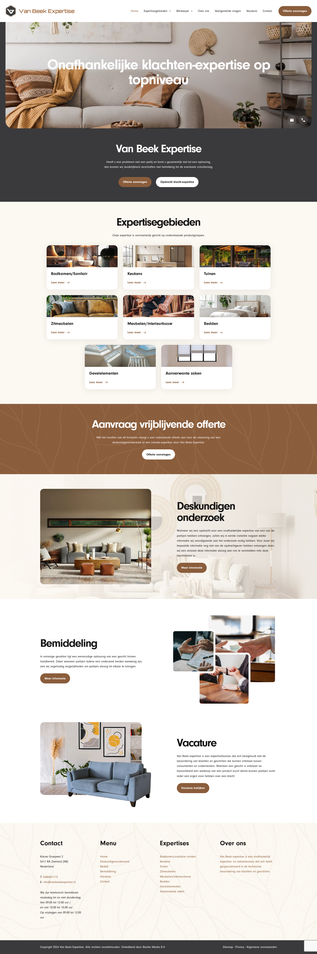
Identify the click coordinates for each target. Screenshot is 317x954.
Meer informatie (191, 567)
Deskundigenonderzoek (114, 861)
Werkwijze (182, 11)
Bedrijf (104, 866)
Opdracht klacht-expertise (177, 182)
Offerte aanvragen (295, 11)
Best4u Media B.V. (154, 947)
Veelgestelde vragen (228, 11)
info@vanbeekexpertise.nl (59, 882)
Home (134, 11)
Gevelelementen (170, 886)
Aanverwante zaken (172, 891)
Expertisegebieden (155, 11)
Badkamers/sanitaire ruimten (178, 856)
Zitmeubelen (168, 871)
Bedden (165, 881)
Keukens (165, 861)
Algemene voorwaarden (262, 947)
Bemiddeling (108, 871)
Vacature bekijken (193, 788)
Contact (267, 11)
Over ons (203, 11)
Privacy (239, 947)
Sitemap (228, 947)
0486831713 (50, 877)
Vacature (251, 11)
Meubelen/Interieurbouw (175, 876)
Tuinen (164, 866)
